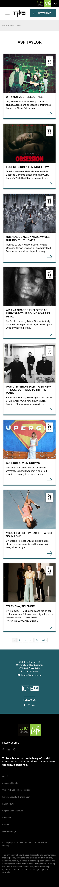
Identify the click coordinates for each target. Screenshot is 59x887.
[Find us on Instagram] (29, 705)
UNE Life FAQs (9, 831)
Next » (44, 640)
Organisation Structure (12, 811)
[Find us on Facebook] (24, 705)
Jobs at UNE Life (10, 783)
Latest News (8, 804)
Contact (5, 825)
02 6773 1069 (30, 671)
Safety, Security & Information (16, 797)
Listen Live (44, 13)
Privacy (5, 846)
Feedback (6, 817)
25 (37, 640)
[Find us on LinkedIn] (33, 705)
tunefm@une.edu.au (31, 675)
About (5, 776)
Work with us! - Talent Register (16, 790)
